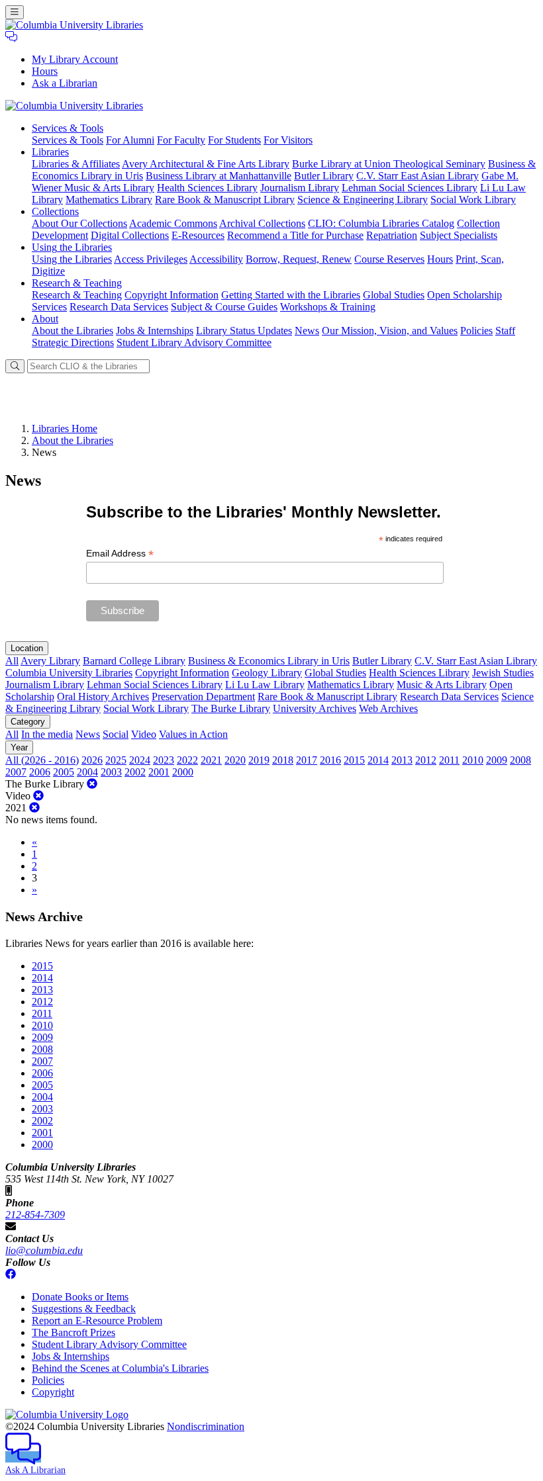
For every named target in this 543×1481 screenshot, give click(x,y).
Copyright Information (171, 294)
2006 (39, 772)
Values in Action (193, 734)
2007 (15, 772)
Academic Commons (173, 223)
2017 (306, 760)
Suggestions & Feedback (84, 1308)
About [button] (45, 318)
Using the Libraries (72, 259)
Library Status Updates (244, 330)
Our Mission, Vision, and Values (390, 330)
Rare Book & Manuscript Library (225, 199)
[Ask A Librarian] (11, 36)
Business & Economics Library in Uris (269, 660)
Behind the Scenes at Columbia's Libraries (120, 1368)
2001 (159, 772)
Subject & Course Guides (224, 306)
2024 (139, 760)
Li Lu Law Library (265, 684)
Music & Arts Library (442, 684)
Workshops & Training (327, 306)
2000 (182, 772)
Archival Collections (262, 223)
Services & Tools (67, 140)
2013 (402, 760)
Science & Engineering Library (362, 199)
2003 (111, 772)
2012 (425, 760)
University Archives (314, 708)
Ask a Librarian (64, 83)
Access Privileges (150, 259)
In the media (47, 734)
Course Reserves (389, 259)
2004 (87, 772)
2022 (187, 760)
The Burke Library (230, 708)
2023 (163, 760)
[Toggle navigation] (14, 12)
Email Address (120, 553)
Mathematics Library (109, 199)
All (12, 660)
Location (27, 648)
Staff (505, 330)
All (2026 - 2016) (42, 760)
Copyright (53, 1392)
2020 (235, 760)
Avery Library (50, 660)
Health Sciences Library (207, 187)
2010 (472, 760)
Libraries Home (64, 428)
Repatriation (391, 235)
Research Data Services (119, 306)
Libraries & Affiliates (76, 163)
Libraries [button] (50, 151)
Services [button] (67, 128)
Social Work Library (473, 199)
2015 (354, 760)
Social (115, 734)
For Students (234, 140)
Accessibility (216, 259)
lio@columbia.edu (44, 1250)
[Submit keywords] (15, 366)
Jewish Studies (503, 672)
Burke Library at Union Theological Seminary (388, 163)
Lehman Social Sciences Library (409, 187)
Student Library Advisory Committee (194, 342)
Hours (45, 71)
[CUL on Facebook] (10, 1274)
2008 (520, 760)
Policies (476, 330)
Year (19, 747)
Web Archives (388, 708)
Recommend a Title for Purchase (295, 235)
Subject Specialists (458, 235)
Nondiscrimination (205, 1426)
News (307, 330)
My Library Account (75, 59)
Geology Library (267, 672)
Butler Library (324, 175)
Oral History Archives (103, 696)
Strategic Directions (73, 342)
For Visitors (288, 140)
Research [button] (77, 283)
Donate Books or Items (80, 1296)
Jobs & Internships (154, 330)
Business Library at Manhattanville (218, 175)
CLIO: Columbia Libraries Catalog (381, 223)
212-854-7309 (35, 1214)
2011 (449, 760)
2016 (330, 760)
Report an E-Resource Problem (97, 1320)
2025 (115, 760)
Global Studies (393, 294)
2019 (259, 760)
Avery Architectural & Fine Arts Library (205, 163)
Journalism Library (299, 187)
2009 (496, 760)
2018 (282, 760)
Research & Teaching (77, 294)
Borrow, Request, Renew (299, 259)
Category (28, 722)
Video (143, 734)
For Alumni (130, 140)
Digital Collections (130, 235)
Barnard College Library (134, 660)
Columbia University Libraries (68, 672)
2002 (135, 772)
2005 (63, 772)
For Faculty (181, 140)
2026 (92, 760)
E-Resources (198, 235)
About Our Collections (79, 223)
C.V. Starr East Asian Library (417, 175)
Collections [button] (55, 211)
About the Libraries (72, 330)
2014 (378, 760)
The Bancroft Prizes (73, 1332)
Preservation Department (203, 696)
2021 (211, 760)
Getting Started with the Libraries (290, 294)
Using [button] (72, 247)
